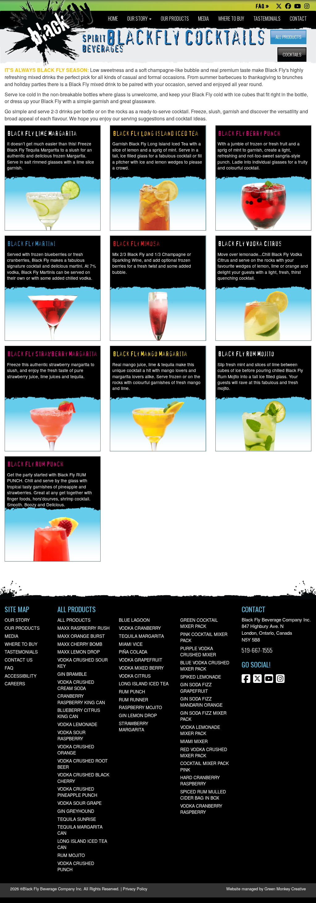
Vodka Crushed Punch (75, 866)
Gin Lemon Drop (138, 715)
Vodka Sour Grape (79, 803)
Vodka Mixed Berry (141, 668)
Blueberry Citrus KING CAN (78, 713)
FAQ (9, 668)
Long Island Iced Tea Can (82, 844)
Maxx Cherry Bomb (79, 644)
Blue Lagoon (134, 620)
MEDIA (203, 18)
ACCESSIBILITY (20, 676)
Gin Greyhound (75, 811)
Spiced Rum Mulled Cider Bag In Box (203, 794)
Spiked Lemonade (200, 677)
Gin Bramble (72, 674)
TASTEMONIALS (267, 18)
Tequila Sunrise (76, 819)
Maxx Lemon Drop (78, 652)
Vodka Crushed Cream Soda (75, 685)
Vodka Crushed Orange (75, 749)
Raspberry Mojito (140, 707)
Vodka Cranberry (140, 628)
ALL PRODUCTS (288, 36)
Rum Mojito (71, 855)
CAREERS (15, 683)
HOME (113, 18)
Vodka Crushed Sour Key (82, 663)
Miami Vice (131, 644)
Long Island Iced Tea (143, 683)
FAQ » (262, 7)
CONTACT (298, 18)
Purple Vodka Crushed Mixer (198, 651)
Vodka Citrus (135, 676)
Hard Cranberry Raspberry (200, 780)
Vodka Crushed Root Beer (82, 764)
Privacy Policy (135, 889)
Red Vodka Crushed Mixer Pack (203, 752)
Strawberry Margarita (133, 726)
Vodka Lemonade (77, 724)
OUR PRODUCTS (175, 18)
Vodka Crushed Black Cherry (83, 777)
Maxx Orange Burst (81, 636)
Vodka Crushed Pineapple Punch (77, 792)
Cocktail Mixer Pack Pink (204, 766)
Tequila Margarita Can (79, 830)
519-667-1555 (257, 650)
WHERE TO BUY (231, 18)
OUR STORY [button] (137, 18)
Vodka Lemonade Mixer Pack (200, 730)
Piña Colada (133, 652)
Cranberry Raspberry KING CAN (81, 699)
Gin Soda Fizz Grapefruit (196, 687)
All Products (73, 620)
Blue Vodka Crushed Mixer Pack (204, 665)
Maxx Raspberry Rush (83, 628)
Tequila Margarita (141, 636)
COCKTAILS (292, 54)
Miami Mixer (194, 741)
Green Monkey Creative (285, 889)
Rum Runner (133, 699)
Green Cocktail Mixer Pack (199, 623)
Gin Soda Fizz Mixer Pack (203, 716)
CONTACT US (18, 660)
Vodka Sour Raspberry (71, 735)
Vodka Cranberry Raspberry (201, 809)
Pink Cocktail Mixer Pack (203, 637)
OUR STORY (17, 620)
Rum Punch (132, 691)
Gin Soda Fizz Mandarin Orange (201, 702)
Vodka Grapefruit (140, 660)
